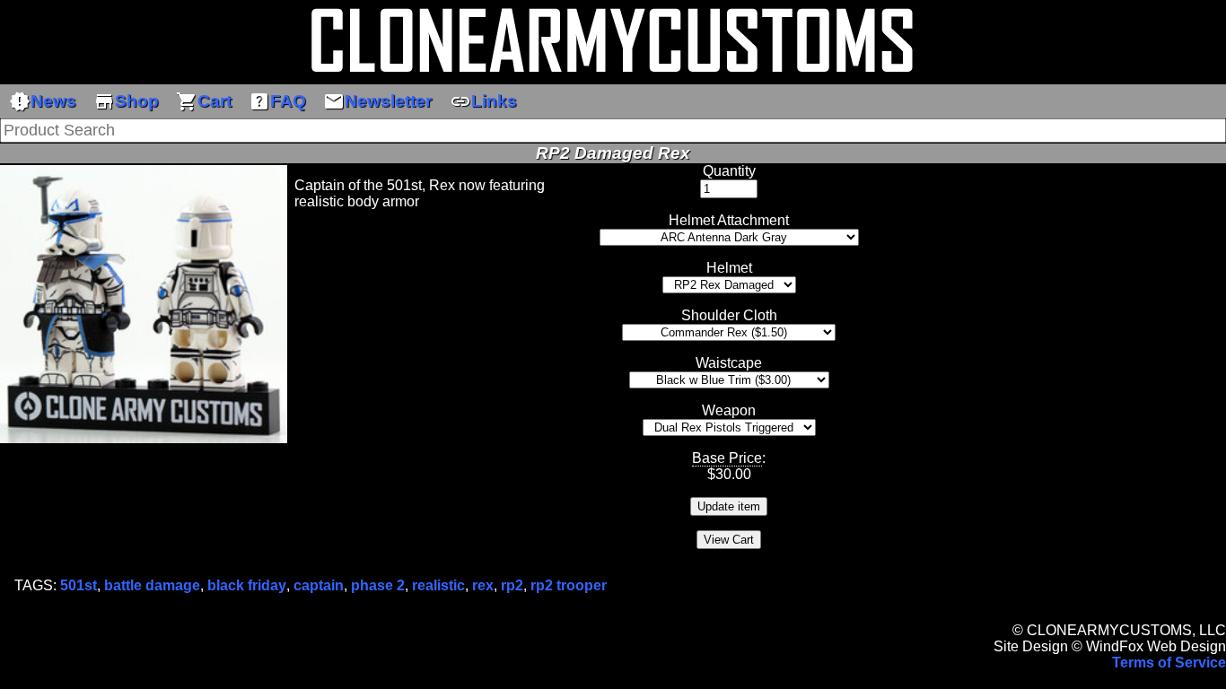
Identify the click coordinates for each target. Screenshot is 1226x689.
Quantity (729, 171)
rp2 (512, 585)
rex (483, 585)
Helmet (729, 267)
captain (318, 585)
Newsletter (377, 101)
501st (78, 585)
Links (483, 101)
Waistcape (729, 363)
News (42, 101)
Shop (126, 101)
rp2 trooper (568, 585)
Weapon (729, 410)
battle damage (152, 585)
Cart (204, 101)
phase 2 (378, 585)
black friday (246, 585)
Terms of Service (1169, 662)
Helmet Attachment (729, 220)
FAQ (277, 101)
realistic (438, 585)
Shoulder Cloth (729, 315)
